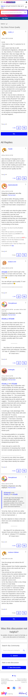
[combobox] (13, 12)
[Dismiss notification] (26, 7)
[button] (25, 31)
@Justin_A (5, 318)
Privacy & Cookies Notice (7, 680)
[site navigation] (2, 2)
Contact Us (24, 682)
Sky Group (3, 683)
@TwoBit (4, 272)
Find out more (12, 195)
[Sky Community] (9, 2)
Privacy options (5, 679)
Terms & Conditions (22, 679)
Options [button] (3, 23)
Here (13, 245)
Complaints (4, 682)
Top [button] (15, 676)
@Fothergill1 (7, 492)
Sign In (26, 2)
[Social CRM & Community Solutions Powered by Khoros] (23, 693)
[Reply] (24, 127)
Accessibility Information (21, 680)
